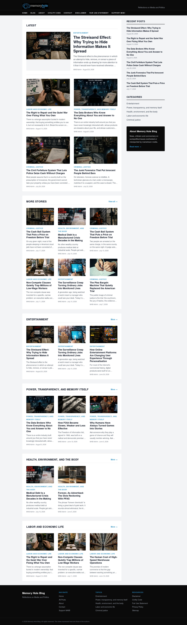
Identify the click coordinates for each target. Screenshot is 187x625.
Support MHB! (118, 13)
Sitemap (135, 610)
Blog (33, 13)
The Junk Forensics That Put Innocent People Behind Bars (94, 172)
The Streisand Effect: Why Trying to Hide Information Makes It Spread (92, 44)
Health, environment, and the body (142, 111)
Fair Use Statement (99, 13)
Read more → (135, 146)
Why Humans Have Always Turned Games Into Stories (102, 425)
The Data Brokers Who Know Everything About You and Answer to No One (94, 115)
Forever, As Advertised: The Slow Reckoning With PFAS (71, 495)
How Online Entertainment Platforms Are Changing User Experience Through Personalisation (103, 355)
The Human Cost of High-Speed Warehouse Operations (103, 559)
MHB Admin (77, 69)
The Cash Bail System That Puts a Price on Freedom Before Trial (38, 234)
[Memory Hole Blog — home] (35, 6)
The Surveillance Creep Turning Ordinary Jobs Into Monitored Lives (70, 285)
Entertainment (80, 33)
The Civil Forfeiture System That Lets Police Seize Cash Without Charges (46, 172)
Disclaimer (80, 13)
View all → (113, 201)
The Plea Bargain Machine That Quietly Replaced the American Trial (102, 287)
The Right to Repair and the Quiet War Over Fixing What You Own (47, 114)
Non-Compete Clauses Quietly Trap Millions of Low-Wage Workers (39, 285)
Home (24, 13)
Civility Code (54, 13)
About (42, 13)
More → (114, 319)
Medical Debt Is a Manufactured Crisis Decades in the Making (70, 237)
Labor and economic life (39, 109)
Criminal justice (34, 167)
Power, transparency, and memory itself (95, 109)
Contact (68, 13)
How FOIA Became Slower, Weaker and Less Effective (71, 425)
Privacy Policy (137, 607)
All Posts (62, 599)
